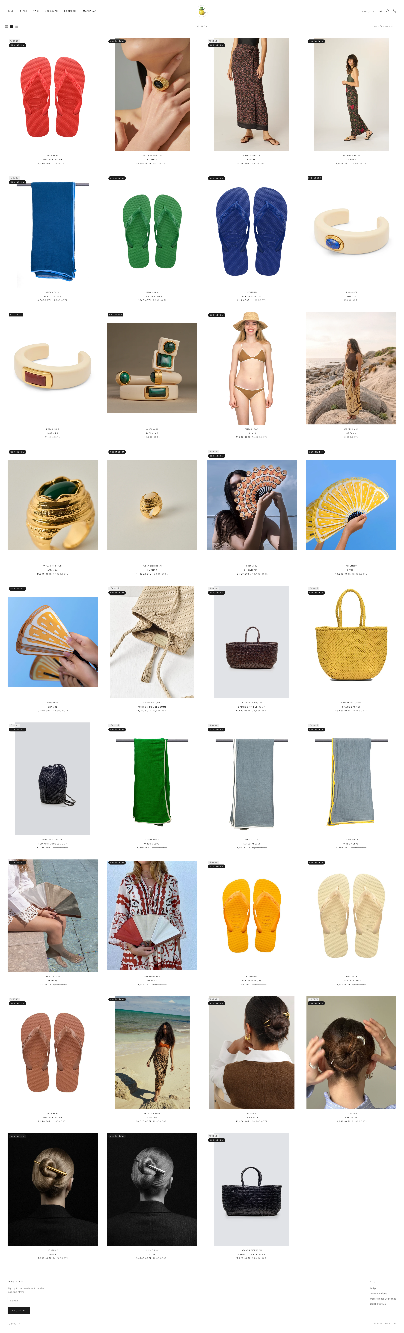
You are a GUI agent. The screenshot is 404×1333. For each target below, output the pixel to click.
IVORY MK (152, 433)
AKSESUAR (51, 11)
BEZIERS (53, 980)
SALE (11, 11)
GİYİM (23, 11)
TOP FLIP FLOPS (52, 159)
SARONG (252, 159)
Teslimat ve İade (378, 1293)
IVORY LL (351, 296)
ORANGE (53, 707)
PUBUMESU (251, 566)
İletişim (373, 1288)
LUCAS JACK (351, 292)
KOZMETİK (70, 11)
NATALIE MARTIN (251, 155)
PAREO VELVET (53, 296)
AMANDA (152, 159)
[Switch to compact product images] (16, 26)
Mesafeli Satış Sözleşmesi (383, 1298)
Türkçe (366, 11)
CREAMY (351, 433)
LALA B (251, 433)
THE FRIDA (251, 1117)
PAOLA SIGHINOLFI (152, 155)
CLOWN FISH (251, 570)
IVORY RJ (52, 433)
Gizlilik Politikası (378, 1304)
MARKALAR (89, 11)
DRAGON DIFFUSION (152, 703)
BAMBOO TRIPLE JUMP (252, 707)
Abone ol (19, 1310)
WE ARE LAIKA (351, 429)
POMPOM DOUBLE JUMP (152, 707)
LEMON (351, 570)
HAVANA (152, 980)
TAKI (36, 11)
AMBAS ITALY (52, 292)
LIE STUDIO (252, 1113)
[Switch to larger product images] (6, 26)
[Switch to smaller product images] (11, 26)
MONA (52, 1254)
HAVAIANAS (52, 155)
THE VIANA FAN (52, 976)
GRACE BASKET (351, 707)
